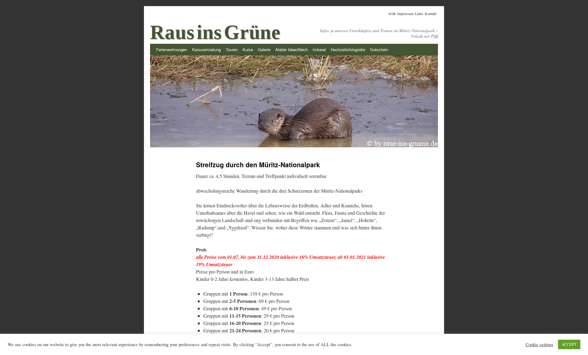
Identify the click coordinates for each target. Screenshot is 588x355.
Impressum (405, 13)
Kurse (248, 49)
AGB (392, 13)
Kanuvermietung (206, 49)
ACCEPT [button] (569, 344)
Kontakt (430, 13)
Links (419, 13)
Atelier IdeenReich (291, 49)
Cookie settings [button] (539, 344)
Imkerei (319, 49)
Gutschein (379, 49)
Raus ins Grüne (215, 32)
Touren (232, 49)
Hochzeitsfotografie (348, 49)
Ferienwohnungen (171, 49)
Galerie (264, 49)
